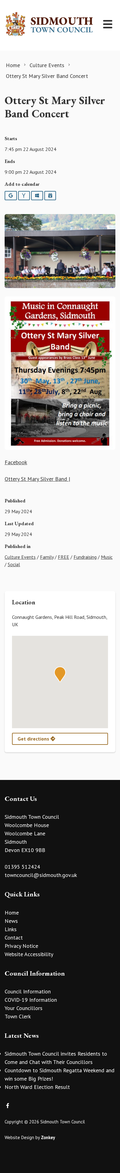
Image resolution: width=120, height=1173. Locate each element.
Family (47, 557)
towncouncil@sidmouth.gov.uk (41, 875)
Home (12, 912)
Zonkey (48, 1137)
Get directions (34, 739)
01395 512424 (22, 866)
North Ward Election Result (37, 1086)
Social (14, 564)
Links (11, 929)
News (11, 920)
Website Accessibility (29, 954)
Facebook (16, 462)
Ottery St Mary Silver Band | (37, 478)
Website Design (19, 1137)
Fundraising (85, 557)
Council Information (28, 991)
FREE (63, 557)
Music (107, 557)
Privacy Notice (21, 945)
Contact (14, 937)
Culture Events (20, 557)
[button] (60, 674)
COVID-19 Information (31, 999)
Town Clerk (18, 1016)
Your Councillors (23, 1008)
